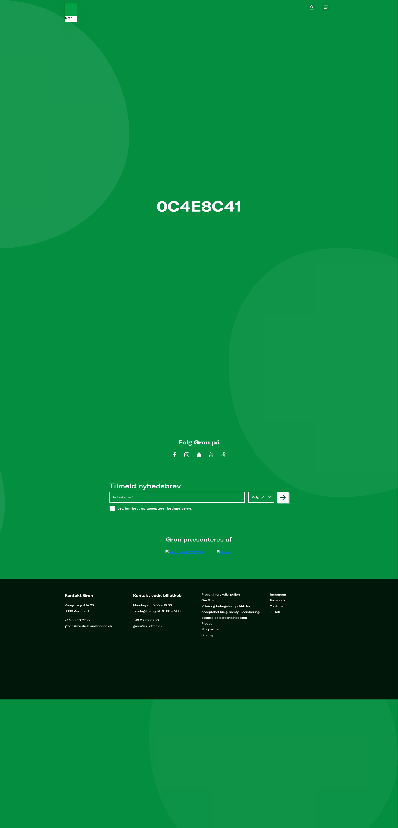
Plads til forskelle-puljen (220, 594)
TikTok (275, 612)
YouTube (276, 606)
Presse (206, 623)
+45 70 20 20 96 (146, 620)
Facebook (277, 600)
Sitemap (207, 635)
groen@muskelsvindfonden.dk (88, 626)
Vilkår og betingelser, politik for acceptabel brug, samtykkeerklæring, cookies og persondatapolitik (230, 612)
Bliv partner (210, 629)
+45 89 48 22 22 (77, 620)
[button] (311, 7)
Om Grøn (208, 600)
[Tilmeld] (283, 497)
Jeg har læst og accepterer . (159, 508)
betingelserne (179, 508)
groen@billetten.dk (147, 626)
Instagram (278, 594)
